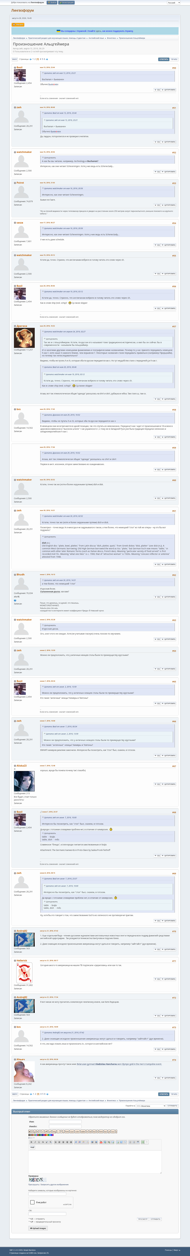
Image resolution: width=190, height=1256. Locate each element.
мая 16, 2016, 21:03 (47, 183)
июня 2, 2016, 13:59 (47, 650)
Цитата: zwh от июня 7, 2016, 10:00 (60, 817)
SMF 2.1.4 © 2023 (16, 1250)
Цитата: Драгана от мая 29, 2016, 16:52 (62, 415)
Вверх (14, 1094)
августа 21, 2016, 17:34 (49, 997)
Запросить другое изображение (55, 1184)
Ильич (21, 1059)
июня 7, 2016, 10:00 (47, 721)
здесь (98, 31)
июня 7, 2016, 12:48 (47, 765)
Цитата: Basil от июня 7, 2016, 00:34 (60, 726)
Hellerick (22, 960)
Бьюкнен (53, 84)
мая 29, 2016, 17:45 (47, 409)
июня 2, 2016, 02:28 (47, 619)
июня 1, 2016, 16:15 (47, 574)
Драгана (22, 326)
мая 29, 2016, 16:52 (47, 326)
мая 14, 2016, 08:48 (47, 107)
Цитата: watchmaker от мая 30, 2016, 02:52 (63, 516)
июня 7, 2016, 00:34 (47, 681)
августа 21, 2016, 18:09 (49, 1027)
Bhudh (21, 574)
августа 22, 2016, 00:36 (49, 1059)
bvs (19, 409)
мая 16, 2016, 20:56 (47, 152)
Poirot (20, 182)
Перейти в (130, 1105)
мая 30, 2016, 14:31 (47, 510)
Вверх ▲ (177, 1250)
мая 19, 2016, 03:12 (47, 255)
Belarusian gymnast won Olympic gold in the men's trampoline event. (119, 1064)
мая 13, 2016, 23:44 (47, 67)
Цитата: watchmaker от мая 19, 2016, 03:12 (63, 291)
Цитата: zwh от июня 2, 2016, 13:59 (60, 687)
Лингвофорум (22, 10)
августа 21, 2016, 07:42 (49, 931)
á (28, 1137)
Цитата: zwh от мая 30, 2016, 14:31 (60, 580)
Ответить (164, 59)
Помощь (168, 1250)
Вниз (14, 59)
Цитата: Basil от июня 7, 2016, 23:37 (60, 878)
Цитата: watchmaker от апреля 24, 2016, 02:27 (65, 331)
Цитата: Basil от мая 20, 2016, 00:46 (60, 367)
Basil (19, 67)
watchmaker (24, 152)
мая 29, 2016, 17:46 (47, 447)
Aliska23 (22, 765)
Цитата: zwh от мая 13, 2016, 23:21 (60, 73)
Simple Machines (29, 1250)
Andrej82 (22, 930)
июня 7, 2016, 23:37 (49, 812)
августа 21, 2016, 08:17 (49, 960)
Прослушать (33, 1184)
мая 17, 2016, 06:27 (47, 222)
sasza (20, 222)
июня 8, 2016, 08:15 (47, 873)
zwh (19, 107)
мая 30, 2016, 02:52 (47, 479)
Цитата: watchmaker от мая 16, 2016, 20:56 (63, 188)
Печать (174, 59)
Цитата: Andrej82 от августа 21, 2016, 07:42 (64, 1032)
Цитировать (169, 90)
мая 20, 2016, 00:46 (47, 286)
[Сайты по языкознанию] (15, 600)
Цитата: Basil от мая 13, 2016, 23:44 (60, 113)
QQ (158, 90)
